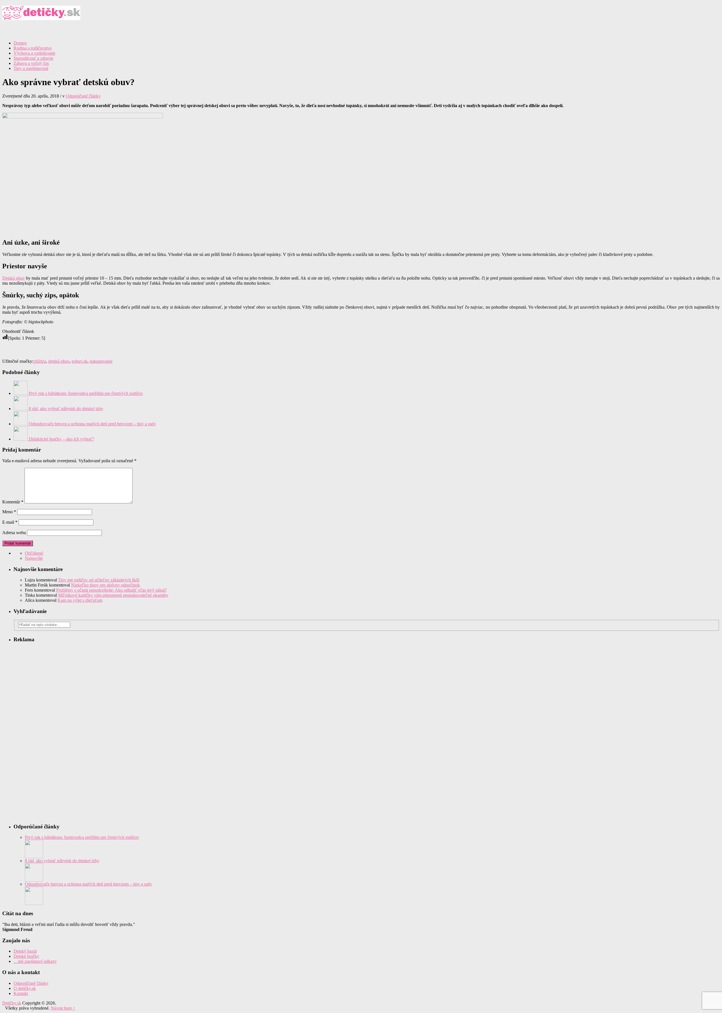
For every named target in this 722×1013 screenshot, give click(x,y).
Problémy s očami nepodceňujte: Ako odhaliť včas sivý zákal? (111, 590)
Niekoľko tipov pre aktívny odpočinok (105, 585)
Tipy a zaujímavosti (31, 68)
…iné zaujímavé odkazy (35, 961)
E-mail (9, 522)
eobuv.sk (79, 361)
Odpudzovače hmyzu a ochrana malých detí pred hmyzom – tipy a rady (88, 884)
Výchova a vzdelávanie (34, 53)
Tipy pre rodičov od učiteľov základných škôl (98, 580)
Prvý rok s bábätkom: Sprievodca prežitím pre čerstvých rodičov (82, 837)
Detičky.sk (361, 15)
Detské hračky (26, 956)
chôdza (39, 361)
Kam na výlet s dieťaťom (80, 600)
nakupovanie (101, 361)
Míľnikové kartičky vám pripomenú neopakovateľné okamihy (113, 595)
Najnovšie (34, 558)
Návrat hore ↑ (63, 1008)
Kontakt (21, 993)
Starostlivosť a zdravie (33, 58)
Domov (20, 43)
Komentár (12, 501)
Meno (9, 511)
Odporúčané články (83, 96)
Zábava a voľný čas (31, 63)
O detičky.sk (25, 988)
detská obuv (58, 361)
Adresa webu (14, 532)
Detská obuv (13, 278)
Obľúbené (34, 553)
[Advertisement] (654, 44)
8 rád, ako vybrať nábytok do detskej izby (62, 860)
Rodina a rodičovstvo (33, 48)
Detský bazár (25, 951)
